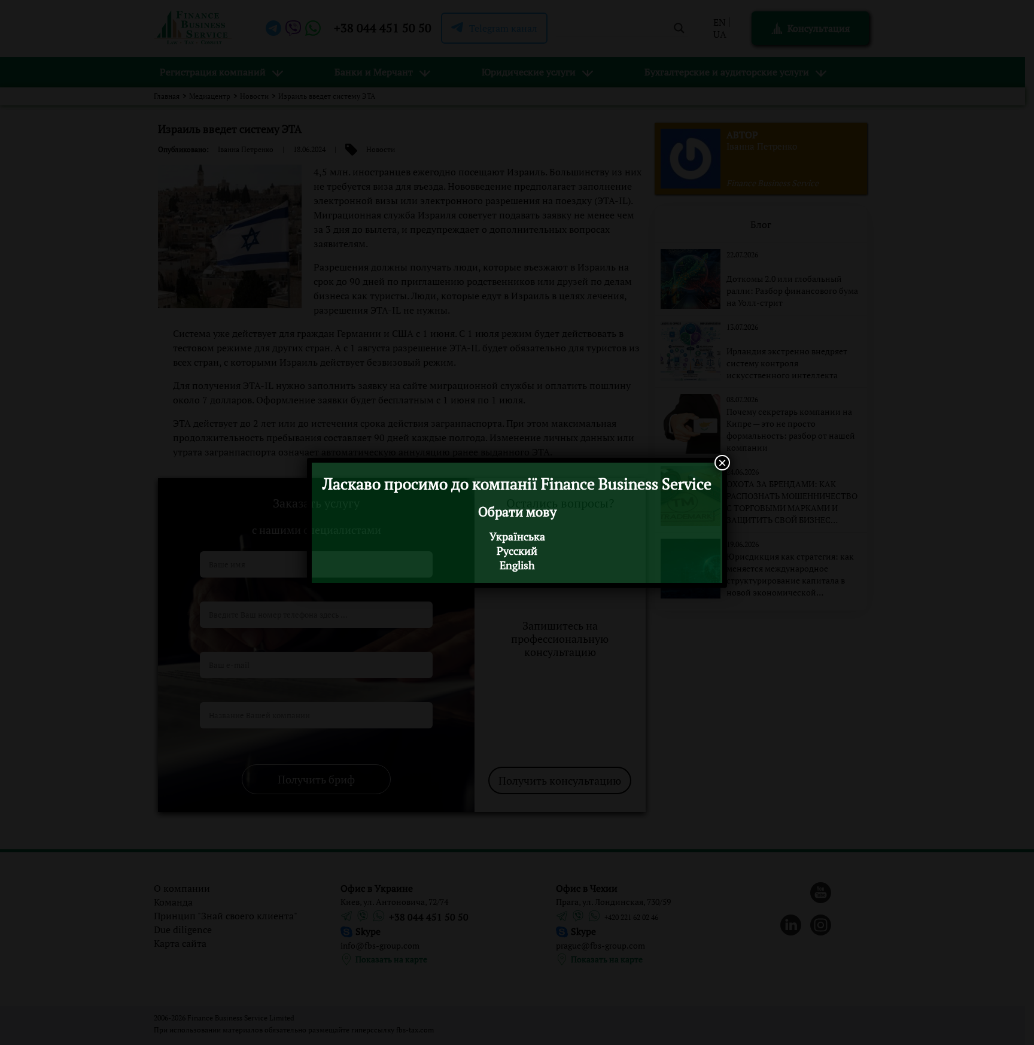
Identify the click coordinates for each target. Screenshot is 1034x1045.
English (517, 565)
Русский (517, 550)
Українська (517, 536)
